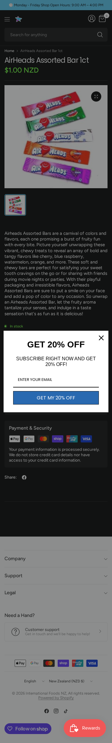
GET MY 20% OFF (56, 397)
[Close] (101, 338)
